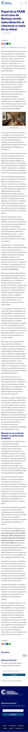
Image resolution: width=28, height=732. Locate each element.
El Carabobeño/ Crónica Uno (16, 47)
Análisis (5, 728)
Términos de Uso (19, 728)
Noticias (9, 33)
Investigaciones (12, 725)
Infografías (21, 725)
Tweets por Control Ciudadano (11, 681)
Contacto (11, 728)
